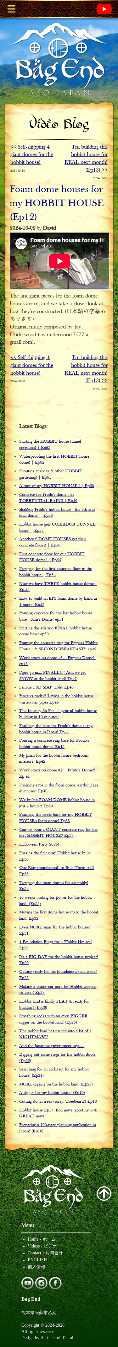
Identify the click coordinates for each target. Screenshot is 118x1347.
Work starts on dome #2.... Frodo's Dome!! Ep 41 (57, 773)
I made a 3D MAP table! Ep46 (46, 687)
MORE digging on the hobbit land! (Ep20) (56, 1084)
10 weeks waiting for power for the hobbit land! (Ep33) (55, 900)
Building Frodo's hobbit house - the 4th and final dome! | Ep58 (57, 512)
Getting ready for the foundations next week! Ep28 (58, 974)
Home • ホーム (42, 1239)
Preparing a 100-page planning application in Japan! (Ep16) (57, 1128)
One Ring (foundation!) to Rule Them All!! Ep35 (56, 871)
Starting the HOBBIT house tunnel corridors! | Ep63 (50, 444)
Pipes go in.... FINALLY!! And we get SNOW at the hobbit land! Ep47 (52, 675)
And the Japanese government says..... (51, 1046)
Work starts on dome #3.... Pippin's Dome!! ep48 (57, 661)
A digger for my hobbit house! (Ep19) (52, 1092)
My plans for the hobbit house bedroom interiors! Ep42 (53, 758)
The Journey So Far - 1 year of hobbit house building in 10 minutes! (58, 714)
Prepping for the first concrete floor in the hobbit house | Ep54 (55, 572)
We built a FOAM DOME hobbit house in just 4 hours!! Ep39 (57, 803)
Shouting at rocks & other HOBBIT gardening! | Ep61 (50, 474)
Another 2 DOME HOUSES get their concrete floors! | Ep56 (52, 542)
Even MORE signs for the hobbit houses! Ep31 (55, 930)
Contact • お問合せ (45, 1252)
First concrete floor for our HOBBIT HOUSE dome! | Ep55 (52, 557)
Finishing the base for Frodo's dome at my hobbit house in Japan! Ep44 (56, 729)
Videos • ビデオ (42, 1245)
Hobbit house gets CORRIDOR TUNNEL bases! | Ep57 (57, 527)
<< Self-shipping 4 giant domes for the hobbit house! (31, 155)
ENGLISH (37, 1259)
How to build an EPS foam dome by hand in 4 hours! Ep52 (58, 601)
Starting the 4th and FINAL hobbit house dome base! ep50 (55, 631)
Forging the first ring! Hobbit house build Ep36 (55, 856)
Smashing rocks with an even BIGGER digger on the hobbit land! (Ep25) (53, 1019)
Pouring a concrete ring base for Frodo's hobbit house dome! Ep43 (54, 743)
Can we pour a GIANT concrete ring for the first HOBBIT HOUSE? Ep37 (58, 832)
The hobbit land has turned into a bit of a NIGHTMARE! (55, 1034)
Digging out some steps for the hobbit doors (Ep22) (57, 1057)
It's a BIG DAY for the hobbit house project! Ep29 (58, 960)
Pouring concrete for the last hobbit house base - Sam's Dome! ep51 (55, 616)
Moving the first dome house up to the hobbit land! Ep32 (58, 915)
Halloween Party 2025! (39, 844)
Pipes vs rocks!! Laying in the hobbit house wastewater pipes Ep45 (56, 699)
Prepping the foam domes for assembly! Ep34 (53, 886)
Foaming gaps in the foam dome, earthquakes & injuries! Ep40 (58, 788)
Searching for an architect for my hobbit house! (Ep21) (54, 1072)
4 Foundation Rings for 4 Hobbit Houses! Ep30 (55, 945)
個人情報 (36, 1266)
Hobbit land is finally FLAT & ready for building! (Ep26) (54, 1004)
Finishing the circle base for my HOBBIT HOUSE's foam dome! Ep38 (55, 817)
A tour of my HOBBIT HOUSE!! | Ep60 (56, 486)
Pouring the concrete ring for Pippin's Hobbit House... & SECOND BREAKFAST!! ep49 (58, 646)
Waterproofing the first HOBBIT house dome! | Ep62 (54, 459)
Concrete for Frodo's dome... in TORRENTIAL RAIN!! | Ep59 (48, 497)
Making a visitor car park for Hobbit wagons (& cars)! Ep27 (57, 989)
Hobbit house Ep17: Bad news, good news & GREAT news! (58, 1113)
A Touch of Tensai (57, 1337)
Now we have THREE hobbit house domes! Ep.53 (58, 587)
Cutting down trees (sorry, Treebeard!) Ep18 (58, 1101)
